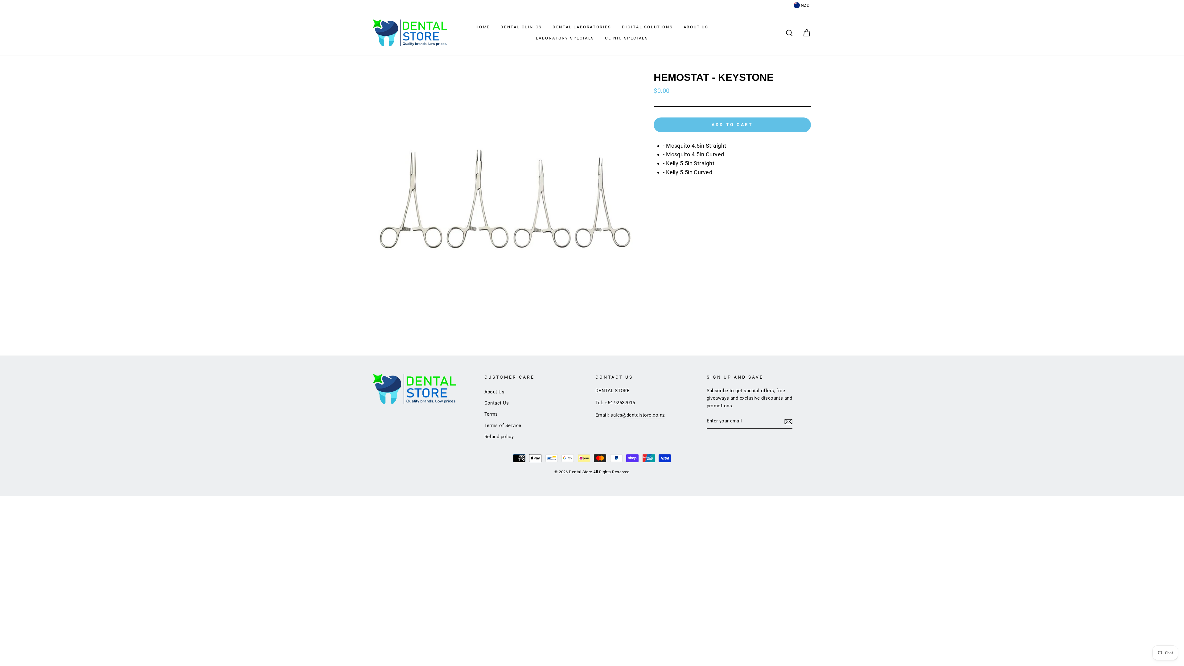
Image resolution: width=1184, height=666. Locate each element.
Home (482, 27)
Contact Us (496, 403)
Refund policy (499, 436)
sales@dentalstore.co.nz (637, 415)
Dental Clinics (521, 27)
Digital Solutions (647, 27)
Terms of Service (502, 425)
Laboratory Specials (565, 38)
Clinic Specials (626, 38)
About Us (696, 27)
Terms (491, 414)
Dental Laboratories (582, 27)
